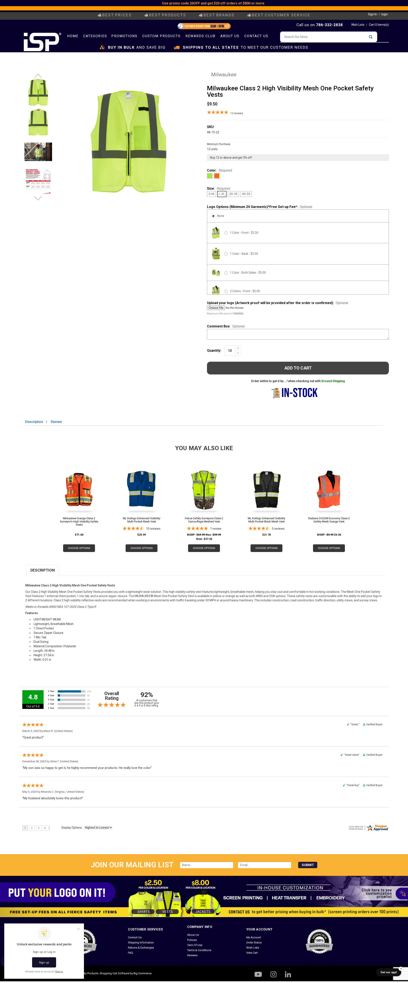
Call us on (319, 25)
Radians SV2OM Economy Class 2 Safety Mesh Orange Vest (329, 520)
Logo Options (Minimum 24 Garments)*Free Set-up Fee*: (259, 207)
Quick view (79, 492)
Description (34, 422)
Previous (38, 78)
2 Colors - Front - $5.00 (245, 291)
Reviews (192, 955)
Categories (95, 36)
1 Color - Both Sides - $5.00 (248, 272)
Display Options (71, 827)
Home (72, 36)
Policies (192, 940)
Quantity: (214, 351)
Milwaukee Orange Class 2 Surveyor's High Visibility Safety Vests (79, 521)
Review (56, 422)
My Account (253, 937)
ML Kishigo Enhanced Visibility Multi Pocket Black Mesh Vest (266, 520)
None (220, 216)
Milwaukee (224, 75)
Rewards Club (200, 36)
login (384, 14)
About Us (229, 36)
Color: (219, 170)
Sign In (372, 14)
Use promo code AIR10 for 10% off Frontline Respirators (209, 8)
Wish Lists (357, 24)
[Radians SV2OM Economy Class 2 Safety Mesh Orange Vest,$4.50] (329, 496)
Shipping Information (141, 942)
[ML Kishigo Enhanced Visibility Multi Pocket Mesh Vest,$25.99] (141, 496)
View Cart (252, 952)
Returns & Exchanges (141, 947)
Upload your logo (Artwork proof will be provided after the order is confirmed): (277, 303)
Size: (218, 188)
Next (38, 200)
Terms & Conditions (199, 950)
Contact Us (256, 36)
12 (236, 113)
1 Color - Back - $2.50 (244, 253)
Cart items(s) (379, 24)
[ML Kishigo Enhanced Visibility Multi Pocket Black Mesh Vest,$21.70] (266, 496)
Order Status (254, 942)
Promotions (124, 36)
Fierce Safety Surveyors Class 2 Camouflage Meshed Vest (204, 520)
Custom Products (161, 36)
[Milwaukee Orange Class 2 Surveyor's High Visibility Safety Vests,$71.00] (79, 496)
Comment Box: (226, 326)
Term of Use (194, 945)
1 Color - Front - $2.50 (244, 232)
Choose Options (79, 548)
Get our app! (389, 972)
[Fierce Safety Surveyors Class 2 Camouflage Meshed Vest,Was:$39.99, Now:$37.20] (204, 496)
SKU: (210, 127)
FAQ (130, 952)
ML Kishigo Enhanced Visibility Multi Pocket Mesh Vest (141, 520)
